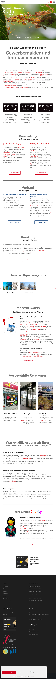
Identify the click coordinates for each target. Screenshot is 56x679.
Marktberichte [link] (44, 84)
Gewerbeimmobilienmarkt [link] (9, 85)
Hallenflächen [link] (40, 76)
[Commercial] (10, 108)
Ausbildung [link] (43, 455)
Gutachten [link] (41, 250)
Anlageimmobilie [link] (34, 205)
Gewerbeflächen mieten (34, 586)
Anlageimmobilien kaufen (35, 588)
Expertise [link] (13, 74)
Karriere (5, 591)
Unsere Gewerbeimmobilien (35, 591)
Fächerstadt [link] (44, 326)
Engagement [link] (14, 87)
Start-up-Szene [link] (31, 326)
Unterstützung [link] (27, 252)
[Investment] (28, 108)
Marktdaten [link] (23, 339)
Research (5, 614)
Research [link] (32, 84)
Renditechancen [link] (27, 355)
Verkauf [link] (17, 79)
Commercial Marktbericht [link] (36, 352)
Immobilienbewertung (8, 612)
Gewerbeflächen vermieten (35, 598)
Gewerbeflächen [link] (34, 155)
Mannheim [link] (33, 72)
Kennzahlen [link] (36, 339)
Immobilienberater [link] (7, 159)
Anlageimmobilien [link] (27, 79)
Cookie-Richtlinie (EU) (34, 634)
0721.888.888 (34, 617)
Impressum (32, 676)
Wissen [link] (4, 155)
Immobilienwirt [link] (26, 458)
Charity (4, 596)
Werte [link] (33, 520)
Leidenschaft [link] (24, 87)
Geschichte (5, 586)
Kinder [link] (28, 532)
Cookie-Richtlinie (16, 676)
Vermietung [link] (6, 76)
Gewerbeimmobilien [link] (8, 72)
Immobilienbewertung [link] (45, 212)
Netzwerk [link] (11, 77)
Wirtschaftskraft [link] (24, 324)
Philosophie (5, 588)
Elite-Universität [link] (35, 324)
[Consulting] (45, 108)
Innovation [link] (32, 323)
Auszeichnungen (6, 598)
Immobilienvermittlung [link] (9, 154)
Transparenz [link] (23, 334)
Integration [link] (23, 528)
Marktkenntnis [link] (6, 152)
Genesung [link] (25, 527)
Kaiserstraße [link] (7, 420)
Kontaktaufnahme (9, 89)
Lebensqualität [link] (36, 329)
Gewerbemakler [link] (44, 74)
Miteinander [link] (43, 520)
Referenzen (5, 593)
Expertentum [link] (12, 481)
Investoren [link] (32, 77)
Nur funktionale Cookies (23, 672)
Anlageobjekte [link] (19, 72)
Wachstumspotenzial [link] (25, 331)
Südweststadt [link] (25, 420)
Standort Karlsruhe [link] (38, 355)
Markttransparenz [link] (7, 84)
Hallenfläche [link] (33, 151)
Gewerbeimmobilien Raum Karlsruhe (11, 601)
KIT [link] (41, 324)
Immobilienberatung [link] (8, 80)
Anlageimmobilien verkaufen (35, 600)
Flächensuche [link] (20, 147)
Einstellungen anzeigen (38, 672)
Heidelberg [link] (39, 72)
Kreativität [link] (8, 87)
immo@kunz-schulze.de (36, 619)
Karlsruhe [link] (27, 72)
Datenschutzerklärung (24, 676)
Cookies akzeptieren (9, 672)
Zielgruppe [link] (32, 164)
